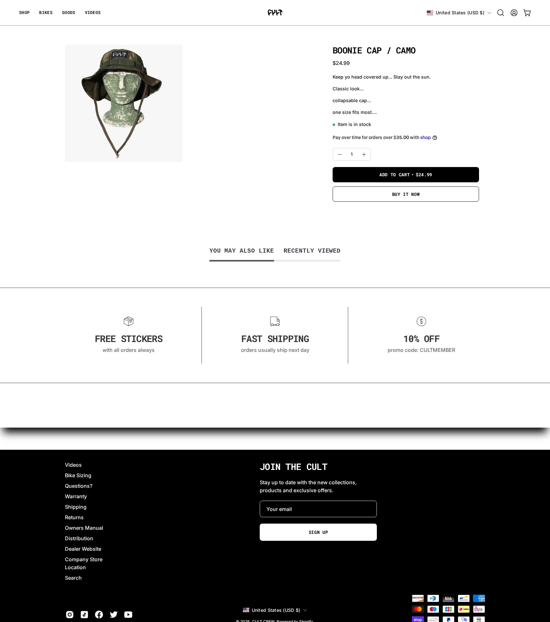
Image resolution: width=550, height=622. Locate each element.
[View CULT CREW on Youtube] (128, 614)
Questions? (78, 486)
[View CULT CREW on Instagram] (69, 614)
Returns (74, 517)
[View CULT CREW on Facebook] (99, 614)
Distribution (79, 538)
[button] (68, 12)
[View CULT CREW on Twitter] (113, 614)
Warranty (76, 496)
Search (73, 578)
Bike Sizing (78, 475)
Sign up (318, 532)
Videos (73, 465)
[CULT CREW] (275, 13)
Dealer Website (83, 549)
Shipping (76, 507)
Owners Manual (84, 528)
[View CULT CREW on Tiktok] (84, 614)
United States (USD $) (460, 12)
